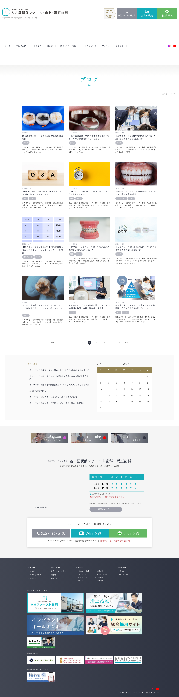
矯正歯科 (100, 571)
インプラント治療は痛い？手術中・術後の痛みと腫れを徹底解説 (57, 403)
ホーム (8, 46)
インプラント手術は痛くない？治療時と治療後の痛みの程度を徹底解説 (58, 377)
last (126, 342)
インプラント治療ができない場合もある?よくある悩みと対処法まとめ (59, 370)
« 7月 (99, 364)
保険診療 (100, 581)
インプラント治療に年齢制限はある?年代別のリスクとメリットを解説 (59, 385)
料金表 (50, 46)
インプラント (81, 574)
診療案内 (37, 46)
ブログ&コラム (124, 574)
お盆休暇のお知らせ (38, 391)
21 (132, 395)
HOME (165, 94)
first (52, 342)
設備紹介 (54, 575)
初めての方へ (22, 46)
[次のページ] (119, 343)
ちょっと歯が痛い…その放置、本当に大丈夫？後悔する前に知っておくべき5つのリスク (42, 308)
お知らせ (125, 503)
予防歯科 (100, 577)
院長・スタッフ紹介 (68, 46)
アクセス (106, 46)
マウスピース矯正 (83, 571)
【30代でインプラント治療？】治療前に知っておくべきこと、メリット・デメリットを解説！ (42, 250)
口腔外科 (80, 581)
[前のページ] (60, 343)
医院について (90, 46)
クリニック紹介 (36, 575)
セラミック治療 (102, 574)
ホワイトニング (82, 577)
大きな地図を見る (41, 507)
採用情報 (119, 46)
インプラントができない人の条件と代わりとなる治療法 (53, 397)
